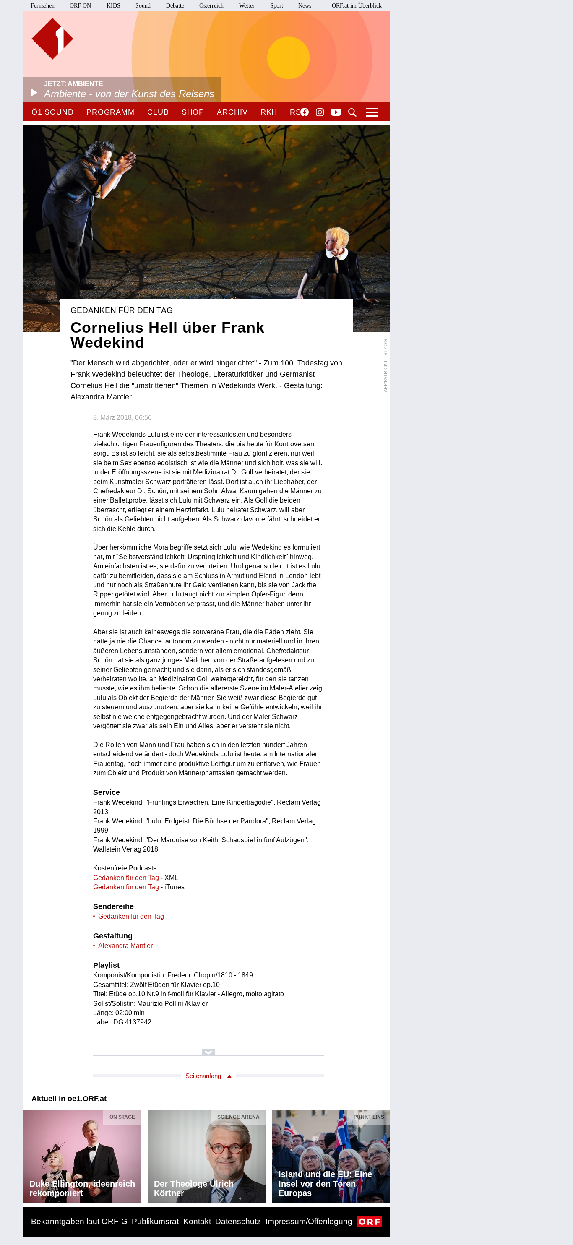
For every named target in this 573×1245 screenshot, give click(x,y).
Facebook (304, 112)
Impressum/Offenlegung (309, 1221)
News (304, 6)
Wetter (247, 6)
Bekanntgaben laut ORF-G (79, 1221)
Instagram (320, 112)
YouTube (336, 113)
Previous (29, 1154)
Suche (352, 112)
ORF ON (80, 6)
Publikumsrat (155, 1221)
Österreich (211, 6)
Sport (276, 6)
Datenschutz (238, 1221)
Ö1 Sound (52, 112)
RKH (269, 112)
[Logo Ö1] (52, 39)
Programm (110, 112)
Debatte (175, 6)
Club (158, 112)
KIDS (113, 6)
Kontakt (197, 1221)
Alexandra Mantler (125, 945)
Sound (143, 6)
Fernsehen (43, 6)
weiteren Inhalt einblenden (208, 1048)
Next (383, 1154)
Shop (193, 112)
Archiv (232, 112)
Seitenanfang (203, 1075)
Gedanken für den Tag (126, 877)
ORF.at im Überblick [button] (357, 6)
